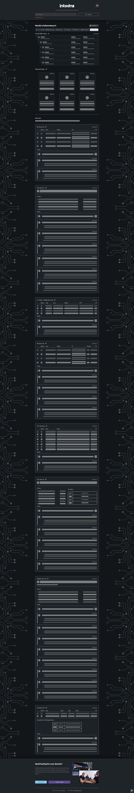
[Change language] (97, 5)
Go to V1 (63, 790)
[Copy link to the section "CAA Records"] (46, 708)
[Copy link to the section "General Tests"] (46, 69)
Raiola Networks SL (77, 790)
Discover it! (41, 782)
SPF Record (76, 29)
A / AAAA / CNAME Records (46, 29)
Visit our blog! (59, 782)
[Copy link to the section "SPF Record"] (45, 480)
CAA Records (94, 29)
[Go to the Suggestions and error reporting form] (131, 790)
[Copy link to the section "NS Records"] (45, 127)
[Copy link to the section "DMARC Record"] (47, 579)
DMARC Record (85, 29)
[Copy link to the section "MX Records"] (45, 344)
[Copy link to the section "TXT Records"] (46, 426)
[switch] (94, 26)
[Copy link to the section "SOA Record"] (46, 188)
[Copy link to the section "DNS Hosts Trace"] (48, 34)
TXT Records (67, 29)
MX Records (59, 29)
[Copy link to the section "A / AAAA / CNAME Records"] (54, 300)
